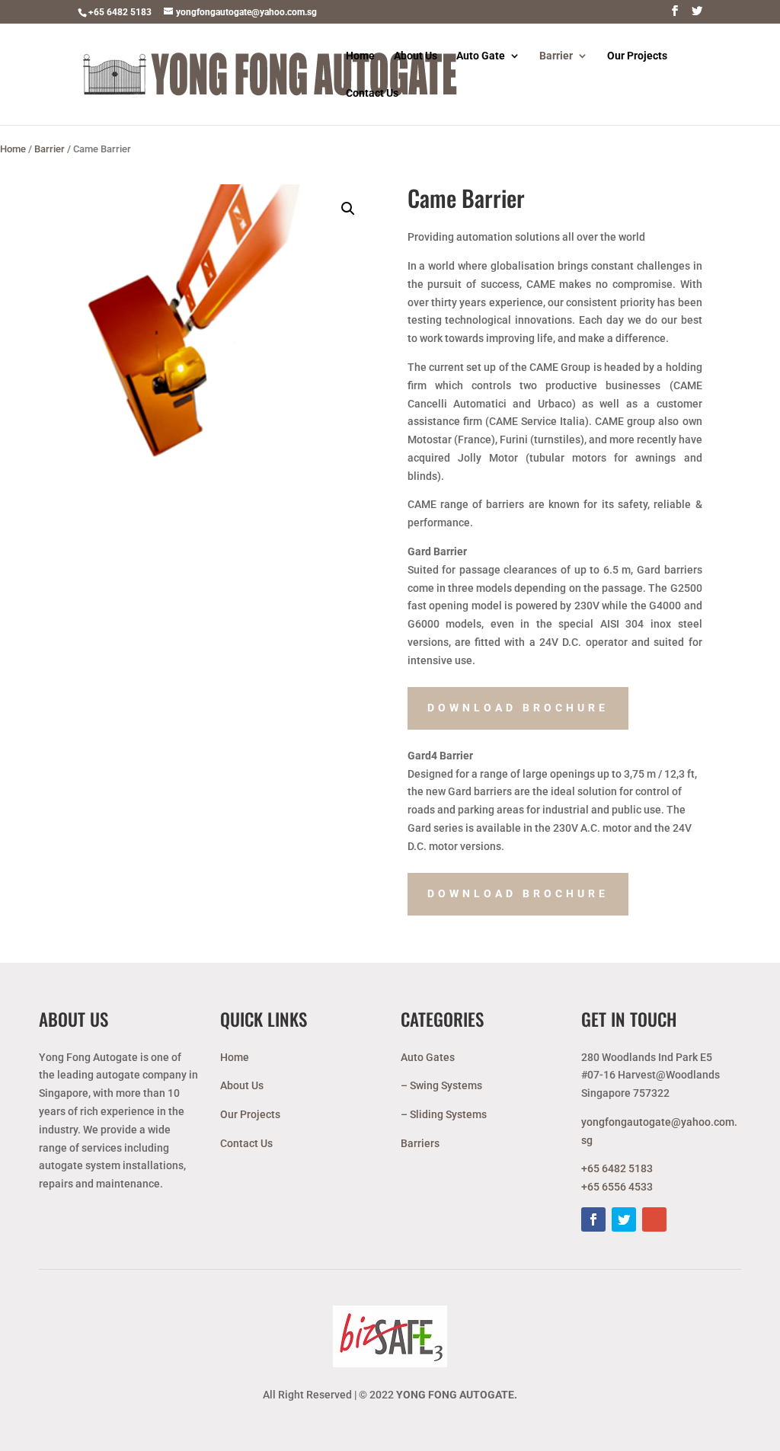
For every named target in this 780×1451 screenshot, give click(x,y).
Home (360, 56)
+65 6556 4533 (617, 1187)
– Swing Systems (441, 1085)
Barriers (420, 1143)
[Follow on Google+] (654, 1219)
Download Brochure (518, 708)
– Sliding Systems (444, 1114)
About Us (415, 56)
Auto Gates (428, 1057)
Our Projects (637, 56)
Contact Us (372, 93)
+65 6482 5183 (120, 12)
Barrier (556, 56)
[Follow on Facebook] (593, 1219)
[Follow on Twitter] (624, 1219)
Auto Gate (480, 56)
